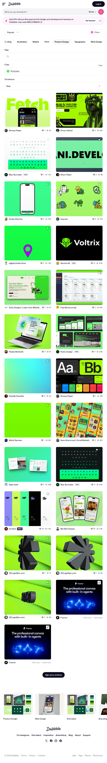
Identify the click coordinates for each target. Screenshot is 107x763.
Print (47, 42)
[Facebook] (51, 740)
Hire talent (36, 735)
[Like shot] (43, 130)
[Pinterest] (60, 740)
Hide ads (87, 617)
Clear (101, 65)
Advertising (61, 735)
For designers (23, 735)
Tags (6, 50)
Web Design (96, 42)
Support (86, 735)
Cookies (41, 755)
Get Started (90, 21)
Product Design (62, 42)
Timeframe (9, 79)
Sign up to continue (53, 675)
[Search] (101, 12)
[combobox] (44, 11)
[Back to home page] (14, 4)
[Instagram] (56, 740)
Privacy (32, 755)
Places (88, 755)
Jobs (74, 755)
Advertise (98, 617)
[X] (46, 740)
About (78, 735)
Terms (24, 755)
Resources (98, 755)
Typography (80, 42)
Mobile (36, 42)
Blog (71, 735)
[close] (100, 21)
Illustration (22, 42)
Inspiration (48, 735)
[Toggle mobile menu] (3, 4)
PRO (25, 174)
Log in (98, 4)
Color (6, 64)
